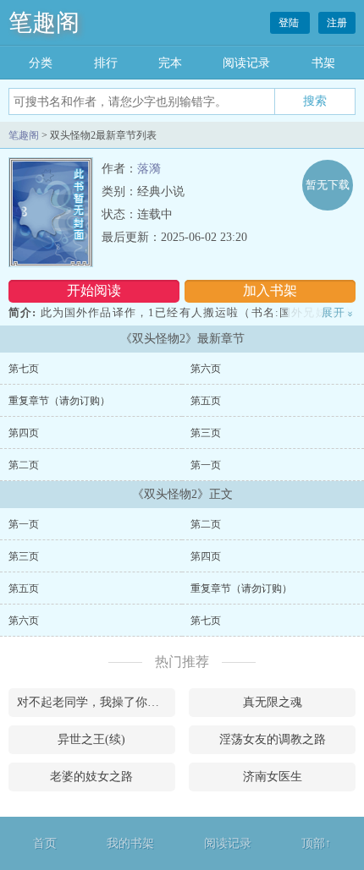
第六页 (205, 369)
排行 (106, 63)
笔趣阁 (44, 22)
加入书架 (270, 290)
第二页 (23, 465)
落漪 (149, 168)
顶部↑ (316, 843)
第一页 (205, 465)
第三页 (205, 433)
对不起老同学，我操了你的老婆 (96, 702)
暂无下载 (328, 184)
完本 (170, 63)
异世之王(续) (91, 739)
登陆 (290, 23)
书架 (323, 63)
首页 (45, 843)
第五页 (205, 401)
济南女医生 (272, 776)
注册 (337, 23)
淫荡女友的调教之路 (272, 739)
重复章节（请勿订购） (59, 401)
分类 (40, 63)
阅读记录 (246, 63)
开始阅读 (94, 290)
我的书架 (130, 843)
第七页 (23, 369)
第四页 (23, 433)
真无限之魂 (272, 702)
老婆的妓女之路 (91, 776)
